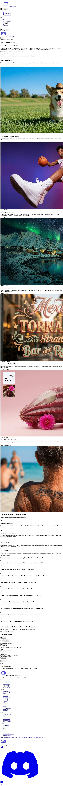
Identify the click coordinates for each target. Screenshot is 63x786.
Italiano (11, 737)
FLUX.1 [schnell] (6, 692)
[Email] (31, 785)
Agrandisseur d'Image (7, 715)
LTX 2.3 (4, 707)
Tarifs (4, 727)
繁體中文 (38, 737)
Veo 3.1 (4, 706)
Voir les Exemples (19, 51)
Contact (4, 728)
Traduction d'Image (6, 716)
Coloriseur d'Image (6, 720)
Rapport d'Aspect (3, 654)
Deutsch (25, 737)
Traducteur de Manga (7, 719)
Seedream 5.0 (5, 703)
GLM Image (5, 693)
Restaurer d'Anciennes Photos (9, 717)
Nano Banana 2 (6, 709)
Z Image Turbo (6, 694)
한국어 (21, 737)
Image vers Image (6, 684)
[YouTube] (31, 782)
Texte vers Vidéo (6, 685)
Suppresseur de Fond (7, 714)
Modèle (1, 640)
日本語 (14, 737)
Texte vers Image (6, 683)
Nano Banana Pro (6, 691)
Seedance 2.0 (5, 701)
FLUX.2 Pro (5, 698)
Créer (2, 663)
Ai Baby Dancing (6, 687)
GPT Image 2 (5, 710)
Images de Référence (4, 642)
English (1, 737)
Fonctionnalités (6, 725)
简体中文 (42, 737)
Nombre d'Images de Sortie (5, 656)
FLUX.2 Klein (6, 700)
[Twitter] (31, 747)
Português (8, 737)
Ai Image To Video (6, 681)
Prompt (1, 649)
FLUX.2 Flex (5, 699)
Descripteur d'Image (7, 721)
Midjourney (5, 702)
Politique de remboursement (8, 734)
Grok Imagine (5, 696)
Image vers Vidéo (6, 686)
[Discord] (31, 765)
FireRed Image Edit (7, 708)
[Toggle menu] (1, 38)
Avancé (2, 661)
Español (5, 737)
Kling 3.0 (5, 704)
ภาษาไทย (18, 737)
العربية (28, 737)
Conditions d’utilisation (7, 735)
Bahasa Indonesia (32, 737)
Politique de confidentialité (8, 733)
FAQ (4, 726)
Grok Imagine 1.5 (6, 697)
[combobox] (6, 640)
